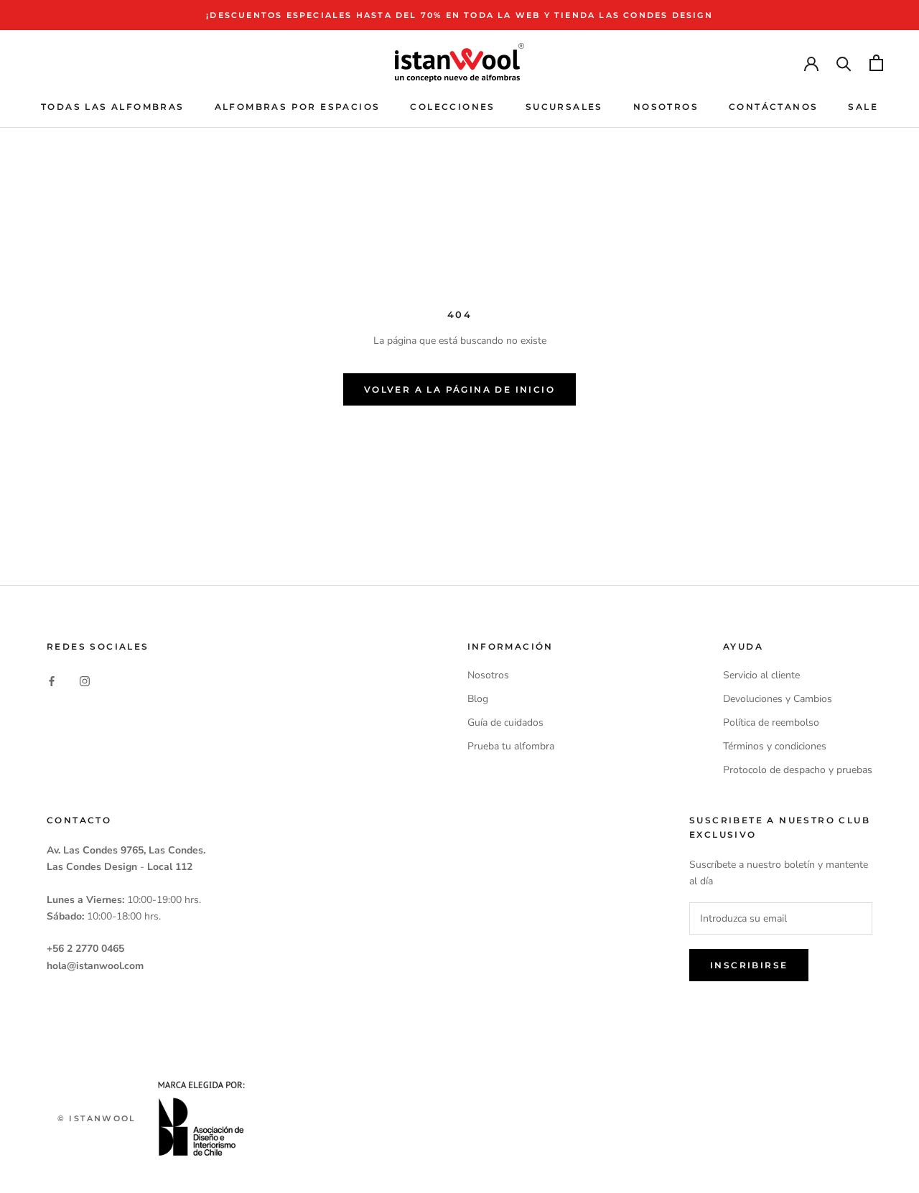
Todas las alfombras (113, 106)
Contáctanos (773, 106)
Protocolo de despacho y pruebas (797, 770)
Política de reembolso (771, 722)
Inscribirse (749, 965)
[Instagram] (85, 680)
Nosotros (666, 106)
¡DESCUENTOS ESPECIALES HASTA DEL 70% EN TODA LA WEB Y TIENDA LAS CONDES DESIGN (459, 15)
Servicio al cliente (761, 675)
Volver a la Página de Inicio (459, 389)
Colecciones (452, 106)
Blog (477, 699)
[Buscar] (844, 62)
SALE (863, 106)
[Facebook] (52, 680)
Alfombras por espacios (298, 106)
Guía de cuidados (505, 722)
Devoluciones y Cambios (777, 699)
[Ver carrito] (876, 63)
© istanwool (96, 1118)
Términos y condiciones (774, 746)
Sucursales (564, 106)
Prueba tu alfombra (510, 746)
